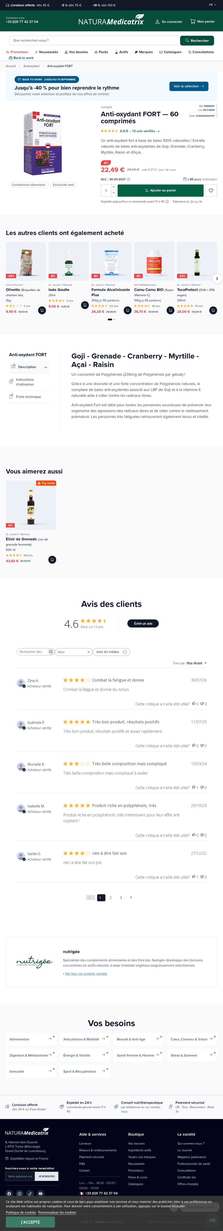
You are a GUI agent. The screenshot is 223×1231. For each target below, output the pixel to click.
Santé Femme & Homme (135, 1055)
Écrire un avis (143, 623)
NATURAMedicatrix (145, 285)
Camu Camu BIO (154, 292)
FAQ (82, 1164)
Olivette (23, 292)
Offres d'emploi (187, 1184)
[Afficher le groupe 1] (110, 319)
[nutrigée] (34, 962)
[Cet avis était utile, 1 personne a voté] (193, 788)
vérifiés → (152, 131)
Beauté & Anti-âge (131, 1039)
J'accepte (30, 1222)
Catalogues (135, 1184)
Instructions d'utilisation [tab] (25, 382)
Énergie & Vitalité (76, 1055)
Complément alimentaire (29, 185)
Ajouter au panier (162, 190)
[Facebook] (9, 1194)
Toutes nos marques (142, 1157)
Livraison (85, 1143)
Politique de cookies (21, 1212)
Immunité (17, 1071)
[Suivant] (217, 278)
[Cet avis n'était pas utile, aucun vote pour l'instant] (201, 704)
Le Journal (184, 1150)
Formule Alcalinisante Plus (110, 292)
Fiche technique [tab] (28, 396)
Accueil (11, 66)
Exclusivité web (63, 185)
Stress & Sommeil (184, 1055)
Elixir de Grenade (27, 541)
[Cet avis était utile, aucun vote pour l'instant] (193, 704)
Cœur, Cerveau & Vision (189, 1039)
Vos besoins (136, 1143)
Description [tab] (27, 366)
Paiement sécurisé (91, 1157)
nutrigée (106, 107)
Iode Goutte (59, 290)
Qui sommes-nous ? (190, 1143)
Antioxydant (31, 66)
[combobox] (74, 652)
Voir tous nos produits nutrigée (86, 973)
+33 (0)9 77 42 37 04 (101, 1193)
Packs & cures (137, 1177)
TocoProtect (196, 292)
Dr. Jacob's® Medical (60, 285)
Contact (84, 1170)
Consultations (186, 1170)
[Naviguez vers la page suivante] (132, 897)
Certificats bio (186, 1177)
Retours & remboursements (98, 1150)
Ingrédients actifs (139, 1150)
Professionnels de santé (193, 1164)
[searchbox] (32, 651)
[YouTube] (40, 1194)
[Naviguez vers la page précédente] (90, 897)
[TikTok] (30, 1194)
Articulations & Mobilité (81, 1039)
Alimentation (19, 1039)
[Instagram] (20, 1194)
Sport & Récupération (79, 1071)
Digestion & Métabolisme (29, 1055)
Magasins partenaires (191, 1157)
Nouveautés (136, 1164)
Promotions (136, 1170)
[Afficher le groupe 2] (114, 319)
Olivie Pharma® (14, 285)
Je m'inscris (47, 1176)
